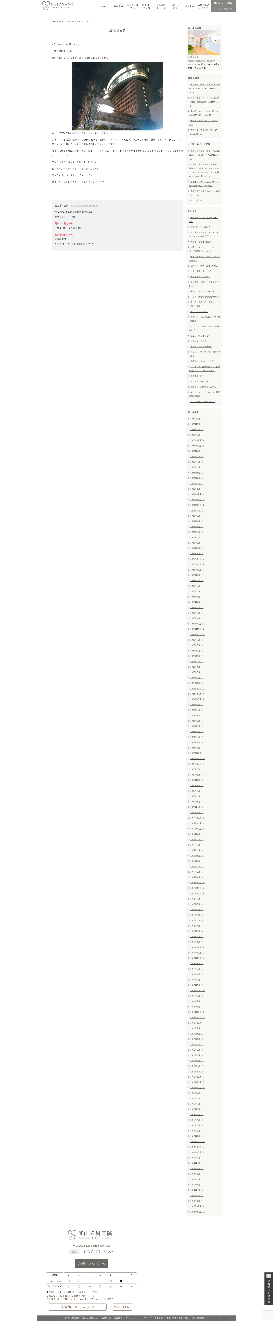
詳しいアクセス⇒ (122, 1307)
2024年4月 (196, 537)
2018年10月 (197, 893)
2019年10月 (197, 829)
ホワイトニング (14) (200, 381)
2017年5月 (196, 985)
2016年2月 (196, 1066)
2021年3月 (196, 737)
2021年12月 (197, 688)
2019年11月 (197, 823)
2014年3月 (196, 1190)
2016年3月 (196, 1061)
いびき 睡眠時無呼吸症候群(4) (204, 297)
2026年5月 (196, 424)
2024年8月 (196, 516)
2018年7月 (196, 910)
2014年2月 (196, 1196)
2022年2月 (196, 678)
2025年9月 (196, 451)
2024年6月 (196, 527)
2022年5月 (196, 661)
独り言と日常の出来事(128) (202, 402)
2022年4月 (196, 667)
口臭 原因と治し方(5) (200, 271)
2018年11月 (197, 888)
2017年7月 (196, 974)
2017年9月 (196, 964)
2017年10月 (197, 958)
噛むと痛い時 (196, 200)
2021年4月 (196, 732)
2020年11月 (197, 759)
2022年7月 (196, 651)
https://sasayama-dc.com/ (84, 205)
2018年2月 (196, 937)
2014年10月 (197, 1152)
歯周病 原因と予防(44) (201, 346)
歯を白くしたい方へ (146, 6)
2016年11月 (197, 1018)
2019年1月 (196, 877)
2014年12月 (197, 1142)
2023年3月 (196, 608)
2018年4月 (196, 926)
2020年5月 (196, 791)
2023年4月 (196, 602)
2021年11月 (197, 694)
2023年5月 (196, 597)
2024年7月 (196, 521)
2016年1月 (196, 1071)
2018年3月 (196, 931)
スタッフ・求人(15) (199, 341)
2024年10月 (197, 505)
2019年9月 (196, 834)
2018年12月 (197, 883)
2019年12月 (197, 818)
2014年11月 (197, 1147)
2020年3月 (196, 802)
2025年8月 (196, 457)
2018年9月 (196, 899)
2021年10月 (197, 699)
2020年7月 (196, 780)
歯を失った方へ (132, 6)
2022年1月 (196, 683)
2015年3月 (196, 1125)
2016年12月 (197, 1012)
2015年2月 (196, 1131)
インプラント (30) (199, 312)
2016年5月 (196, 1050)
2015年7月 (196, 1104)
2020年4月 (196, 796)
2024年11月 (197, 500)
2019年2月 (196, 872)
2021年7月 (196, 715)
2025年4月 (196, 478)
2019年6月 (196, 850)
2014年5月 (196, 1179)
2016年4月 (196, 1055)
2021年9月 (196, 705)
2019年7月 (196, 845)
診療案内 (118, 6)
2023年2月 (196, 613)
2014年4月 (196, 1185)
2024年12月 (197, 494)
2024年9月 (196, 510)
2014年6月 (196, 1174)
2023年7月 (196, 586)
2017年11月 (197, 953)
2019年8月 (196, 839)
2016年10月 (197, 1023)
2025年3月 (196, 483)
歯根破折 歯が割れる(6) (201, 361)
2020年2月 (196, 807)
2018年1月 (196, 942)
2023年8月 (196, 581)
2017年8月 (196, 969)
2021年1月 (196, 748)
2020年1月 (196, 813)
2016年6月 (196, 1044)
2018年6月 (196, 915)
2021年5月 (196, 726)
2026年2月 (196, 435)
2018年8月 (196, 904)
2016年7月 (196, 1039)
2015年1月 (196, 1136)
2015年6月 (196, 1109)
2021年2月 (196, 742)
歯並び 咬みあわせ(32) (201, 336)
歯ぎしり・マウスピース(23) (203, 291)
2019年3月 (196, 866)
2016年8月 (196, 1034)
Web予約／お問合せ (203, 6)
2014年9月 (196, 1158)
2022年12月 (197, 624)
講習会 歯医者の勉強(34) (202, 242)
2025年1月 (196, 489)
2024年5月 (196, 532)
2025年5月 (196, 473)
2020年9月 (196, 769)
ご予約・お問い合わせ (91, 1263)
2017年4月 (197, 991)
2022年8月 (196, 645)
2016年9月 (196, 1028)
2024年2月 (196, 548)
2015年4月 (196, 1120)
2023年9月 (196, 575)
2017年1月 (196, 1007)
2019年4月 (196, 861)
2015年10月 (197, 1088)
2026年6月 (196, 419)
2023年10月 (197, 570)
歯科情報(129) (196, 376)
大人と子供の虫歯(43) (200, 277)
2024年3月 (196, 543)
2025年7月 (196, 462)
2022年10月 (197, 635)
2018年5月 (196, 920)
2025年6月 (196, 467)
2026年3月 (196, 430)
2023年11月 (197, 564)
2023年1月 (196, 618)
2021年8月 (196, 710)
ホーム (104, 6)
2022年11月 (197, 629)
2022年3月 (196, 672)
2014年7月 (196, 1169)
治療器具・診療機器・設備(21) (204, 387)
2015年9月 (196, 1093)
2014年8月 (196, 1163)
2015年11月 (197, 1082)
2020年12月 (197, 753)
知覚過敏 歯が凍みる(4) (201, 227)
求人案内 (189, 6)
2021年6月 (196, 721)
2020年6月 (196, 786)
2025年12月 (197, 440)
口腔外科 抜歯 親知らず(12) (204, 266)
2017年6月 (196, 980)
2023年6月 (196, 591)
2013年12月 (197, 1206)
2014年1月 (196, 1201)
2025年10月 (197, 446)
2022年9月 (196, 640)
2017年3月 (196, 996)
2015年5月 (196, 1115)
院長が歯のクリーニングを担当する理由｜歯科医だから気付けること (204, 102)
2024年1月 (196, 554)
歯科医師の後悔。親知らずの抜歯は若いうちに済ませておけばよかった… (204, 88)
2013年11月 (197, 1212)
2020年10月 (197, 764)
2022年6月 (196, 656)
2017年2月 (196, 1001)
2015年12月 (197, 1077)
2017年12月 (197, 947)
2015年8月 (196, 1098)
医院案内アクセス (161, 6)
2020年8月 (196, 775)
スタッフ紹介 (175, 6)
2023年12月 (197, 559)
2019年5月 (196, 856)
